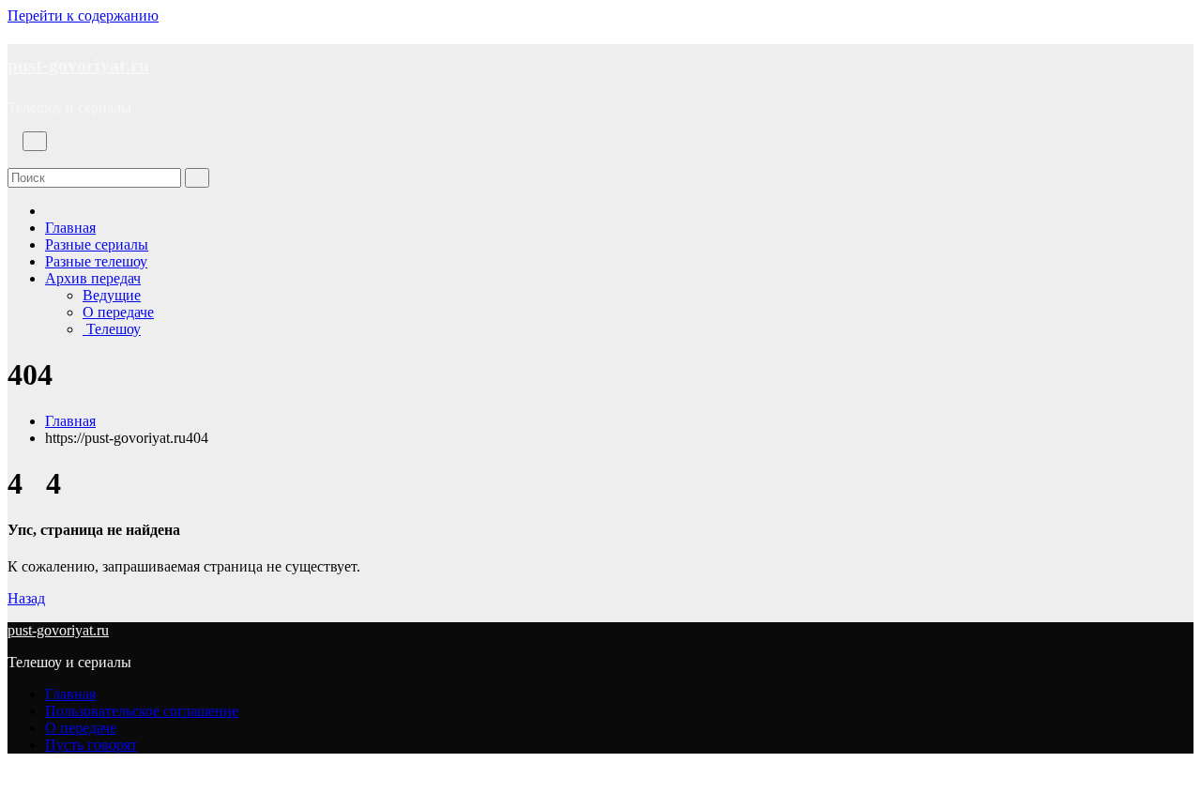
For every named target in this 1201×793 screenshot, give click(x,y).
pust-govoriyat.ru (78, 64)
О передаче (118, 312)
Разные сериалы (96, 244)
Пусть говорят (91, 745)
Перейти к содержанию (83, 15)
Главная (70, 228)
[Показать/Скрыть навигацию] (35, 141)
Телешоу (112, 329)
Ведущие (112, 295)
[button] (13, 159)
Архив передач (93, 278)
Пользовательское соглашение (141, 711)
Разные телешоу (96, 261)
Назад (26, 598)
